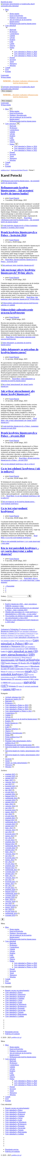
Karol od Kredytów (16, 16)
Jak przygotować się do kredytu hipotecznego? (21, 719)
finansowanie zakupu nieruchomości (11, 657)
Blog (7, 927)
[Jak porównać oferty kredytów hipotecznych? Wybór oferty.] (17, 265)
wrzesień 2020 (10, 895)
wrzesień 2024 (10, 800)
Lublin (12, 44)
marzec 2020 (9, 907)
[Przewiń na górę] (2, 919)
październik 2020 (11, 893)
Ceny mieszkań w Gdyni (13, 1000)
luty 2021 (8, 885)
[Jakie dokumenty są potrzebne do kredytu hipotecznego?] (20, 345)
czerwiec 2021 (10, 878)
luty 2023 (8, 838)
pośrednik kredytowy (14, 674)
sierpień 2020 (10, 897)
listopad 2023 (10, 820)
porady (31, 671)
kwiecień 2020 (10, 905)
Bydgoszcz (13, 32)
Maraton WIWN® (11, 729)
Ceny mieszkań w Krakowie (26, 637)
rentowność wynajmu (22, 679)
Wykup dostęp (6, 77)
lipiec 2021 (9, 876)
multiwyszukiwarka (18, 669)
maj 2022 (8, 856)
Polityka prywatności (12, 1034)
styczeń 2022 (9, 864)
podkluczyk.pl (5, 170)
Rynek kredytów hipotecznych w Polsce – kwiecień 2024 (19, 234)
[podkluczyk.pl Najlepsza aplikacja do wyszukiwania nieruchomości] (20, 6)
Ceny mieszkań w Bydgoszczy (16, 1006)
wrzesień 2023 (10, 824)
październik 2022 (11, 846)
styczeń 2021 (9, 887)
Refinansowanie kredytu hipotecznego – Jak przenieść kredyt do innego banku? (17, 190)
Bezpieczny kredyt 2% (10, 631)
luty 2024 (8, 814)
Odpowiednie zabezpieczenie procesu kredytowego (17, 311)
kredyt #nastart (13, 663)
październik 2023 (11, 822)
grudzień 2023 (10, 818)
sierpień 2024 (10, 802)
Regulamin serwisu (11, 1032)
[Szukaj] (29, 596)
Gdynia (12, 38)
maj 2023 (8, 832)
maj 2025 (8, 784)
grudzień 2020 (10, 889)
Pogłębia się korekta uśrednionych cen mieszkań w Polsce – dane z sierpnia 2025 (22, 609)
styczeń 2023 (9, 840)
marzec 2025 (9, 788)
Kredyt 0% (26, 663)
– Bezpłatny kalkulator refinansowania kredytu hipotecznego (20, 82)
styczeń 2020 (9, 911)
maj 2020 (8, 903)
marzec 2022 (9, 860)
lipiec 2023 (9, 828)
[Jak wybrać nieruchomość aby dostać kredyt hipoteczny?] (20, 386)
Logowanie (5, 75)
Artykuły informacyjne (13, 697)
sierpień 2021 (10, 874)
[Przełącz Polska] (16, 144)
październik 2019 (11, 913)
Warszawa (13, 63)
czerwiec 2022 (10, 854)
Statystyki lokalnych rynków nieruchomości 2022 (22, 751)
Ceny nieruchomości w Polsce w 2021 (18, 711)
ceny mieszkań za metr (23, 651)
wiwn (21, 686)
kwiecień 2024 (10, 810)
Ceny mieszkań (10, 941)
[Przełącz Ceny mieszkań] (18, 123)
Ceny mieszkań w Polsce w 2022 (25, 56)
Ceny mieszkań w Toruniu (14, 1012)
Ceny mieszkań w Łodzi (13, 1002)
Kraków (12, 40)
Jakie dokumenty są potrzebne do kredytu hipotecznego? (19, 351)
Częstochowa (14, 34)
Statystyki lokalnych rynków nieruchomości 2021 (22, 747)
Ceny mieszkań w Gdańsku (23, 635)
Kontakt (8, 71)
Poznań (12, 58)
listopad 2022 (10, 844)
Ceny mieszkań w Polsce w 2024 (25, 52)
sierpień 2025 (10, 778)
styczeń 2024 (9, 816)
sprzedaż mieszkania (17, 682)
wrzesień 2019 (10, 915)
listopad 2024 (10, 796)
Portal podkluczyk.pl (12, 737)
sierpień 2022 (10, 850)
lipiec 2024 (9, 804)
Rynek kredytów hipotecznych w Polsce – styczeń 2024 (19, 434)
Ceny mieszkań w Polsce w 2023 (25, 54)
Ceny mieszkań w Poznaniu (14, 1008)
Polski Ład (20, 671)
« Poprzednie (9, 586)
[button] (23, 12)
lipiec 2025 (9, 780)
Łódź (11, 42)
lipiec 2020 (9, 899)
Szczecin (13, 60)
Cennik (7, 67)
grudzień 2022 (10, 842)
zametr (9, 689)
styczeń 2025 (9, 792)
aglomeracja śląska (28, 629)
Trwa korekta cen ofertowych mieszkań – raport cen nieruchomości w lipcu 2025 (21, 617)
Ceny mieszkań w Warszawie (15, 994)
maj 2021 (8, 880)
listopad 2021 (10, 868)
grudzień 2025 (10, 774)
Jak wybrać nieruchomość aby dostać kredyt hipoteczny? (18, 393)
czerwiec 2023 (10, 830)
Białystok (13, 30)
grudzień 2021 (10, 866)
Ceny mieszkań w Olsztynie (24, 640)
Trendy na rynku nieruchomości (16, 763)
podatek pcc (12, 671)
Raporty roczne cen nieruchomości (17, 990)
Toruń (12, 61)
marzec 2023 (9, 836)
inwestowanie (10, 659)
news (29, 669)
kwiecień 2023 (10, 834)
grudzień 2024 (10, 794)
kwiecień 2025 (10, 786)
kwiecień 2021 (10, 881)
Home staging (14, 14)
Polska (7, 735)
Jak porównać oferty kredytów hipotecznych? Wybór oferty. (18, 271)
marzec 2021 (9, 883)
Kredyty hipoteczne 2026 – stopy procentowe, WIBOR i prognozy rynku (21, 605)
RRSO (7, 683)
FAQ (7, 69)
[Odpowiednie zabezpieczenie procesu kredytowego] (20, 305)
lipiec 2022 (9, 852)
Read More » (20, 220)
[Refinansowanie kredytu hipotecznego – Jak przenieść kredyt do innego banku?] (20, 183)
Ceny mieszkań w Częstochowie (26, 633)
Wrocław (13, 65)
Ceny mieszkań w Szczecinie (15, 1010)
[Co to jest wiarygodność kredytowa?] (20, 504)
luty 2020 (8, 909)
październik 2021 (11, 870)
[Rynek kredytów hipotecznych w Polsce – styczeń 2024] (20, 428)
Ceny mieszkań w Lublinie (8, 640)
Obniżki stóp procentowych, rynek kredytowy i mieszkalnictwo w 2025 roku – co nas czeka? (21, 613)
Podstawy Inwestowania (18, 18)
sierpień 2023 (10, 826)
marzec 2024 (9, 812)
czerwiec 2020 (10, 901)
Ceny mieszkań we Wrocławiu (15, 1004)
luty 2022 (8, 862)
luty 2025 (8, 790)
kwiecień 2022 (10, 858)
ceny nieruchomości (18, 654)
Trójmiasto (13, 686)
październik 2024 (11, 798)
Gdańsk (12, 36)
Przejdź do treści (6, 2)
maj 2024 (8, 808)
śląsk (18, 689)
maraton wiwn (24, 666)
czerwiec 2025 (10, 782)
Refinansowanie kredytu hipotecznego (23, 24)
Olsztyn (12, 45)
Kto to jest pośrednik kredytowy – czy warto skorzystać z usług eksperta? (20, 551)
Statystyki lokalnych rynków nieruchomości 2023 (22, 755)
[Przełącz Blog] (11, 109)
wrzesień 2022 (10, 848)
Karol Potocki (14, 198)
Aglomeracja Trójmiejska (11, 629)
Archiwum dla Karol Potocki (19, 170)
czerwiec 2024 (10, 806)
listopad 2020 (10, 891)
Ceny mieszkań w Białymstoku (16, 1014)
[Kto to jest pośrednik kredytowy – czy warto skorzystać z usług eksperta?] (20, 543)
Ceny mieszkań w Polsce (20, 642)
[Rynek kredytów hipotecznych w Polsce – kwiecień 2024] (20, 227)
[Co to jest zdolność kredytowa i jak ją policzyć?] (18, 464)
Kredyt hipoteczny (11, 723)
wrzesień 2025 (10, 776)
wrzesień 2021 (10, 872)
